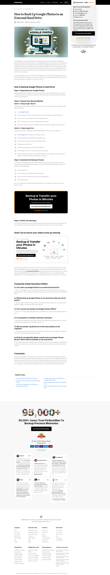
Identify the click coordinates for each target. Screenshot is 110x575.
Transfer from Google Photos (32, 551)
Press (15, 539)
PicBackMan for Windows (33, 532)
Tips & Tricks (58, 538)
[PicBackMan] (18, 2)
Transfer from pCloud (32, 560)
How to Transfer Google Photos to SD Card (27, 378)
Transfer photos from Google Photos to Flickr (62, 551)
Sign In (66, 2)
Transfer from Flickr (32, 553)
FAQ (57, 536)
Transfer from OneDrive (33, 559)
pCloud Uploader (17, 557)
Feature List (44, 536)
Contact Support (18, 538)
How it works (45, 530)
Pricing (43, 534)
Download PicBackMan (84, 33)
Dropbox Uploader (18, 555)
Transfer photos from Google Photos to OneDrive (62, 560)
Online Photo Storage (32, 534)
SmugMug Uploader (18, 553)
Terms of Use (17, 532)
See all (57, 566)
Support (16, 541)
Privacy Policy (17, 534)
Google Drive (23, 134)
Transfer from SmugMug (33, 555)
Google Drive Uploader (19, 563)
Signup (29, 541)
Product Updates (31, 538)
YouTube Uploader (18, 561)
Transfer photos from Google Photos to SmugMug (62, 554)
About (15, 530)
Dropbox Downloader (46, 555)
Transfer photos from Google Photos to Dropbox (62, 557)
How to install (59, 530)
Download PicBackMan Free (42, 206)
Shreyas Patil (20, 22)
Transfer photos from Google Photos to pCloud (62, 563)
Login (29, 539)
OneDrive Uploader (18, 559)
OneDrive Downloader (46, 559)
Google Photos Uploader (19, 550)
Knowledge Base (59, 539)
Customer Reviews (46, 538)
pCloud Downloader (46, 557)
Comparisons (31, 536)
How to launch (59, 532)
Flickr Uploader (17, 552)
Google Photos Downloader (48, 550)
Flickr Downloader (46, 552)
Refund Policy (17, 536)
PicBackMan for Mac (32, 530)
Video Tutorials (59, 534)
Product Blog (45, 539)
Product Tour (45, 532)
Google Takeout (24, 112)
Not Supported (45, 541)
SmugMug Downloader (47, 553)
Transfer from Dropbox (33, 557)
